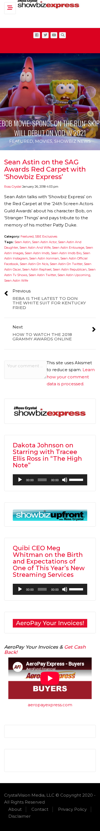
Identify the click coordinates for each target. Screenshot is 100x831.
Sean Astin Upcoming (74, 275)
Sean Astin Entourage (68, 247)
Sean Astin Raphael (36, 269)
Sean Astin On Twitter (66, 264)
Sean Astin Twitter (42, 275)
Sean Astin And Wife (35, 247)
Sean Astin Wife (16, 280)
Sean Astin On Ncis (34, 264)
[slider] (76, 479)
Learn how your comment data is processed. (71, 376)
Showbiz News (72, 141)
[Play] (20, 480)
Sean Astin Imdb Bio (66, 253)
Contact (39, 809)
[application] (50, 479)
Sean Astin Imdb (37, 253)
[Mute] (65, 480)
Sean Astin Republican (70, 269)
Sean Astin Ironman (44, 258)
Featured (21, 141)
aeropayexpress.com (50, 704)
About (15, 809)
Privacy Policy (72, 809)
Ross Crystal (12, 186)
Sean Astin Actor (44, 242)
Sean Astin (22, 242)
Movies (43, 141)
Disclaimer (19, 816)
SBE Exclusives (46, 236)
